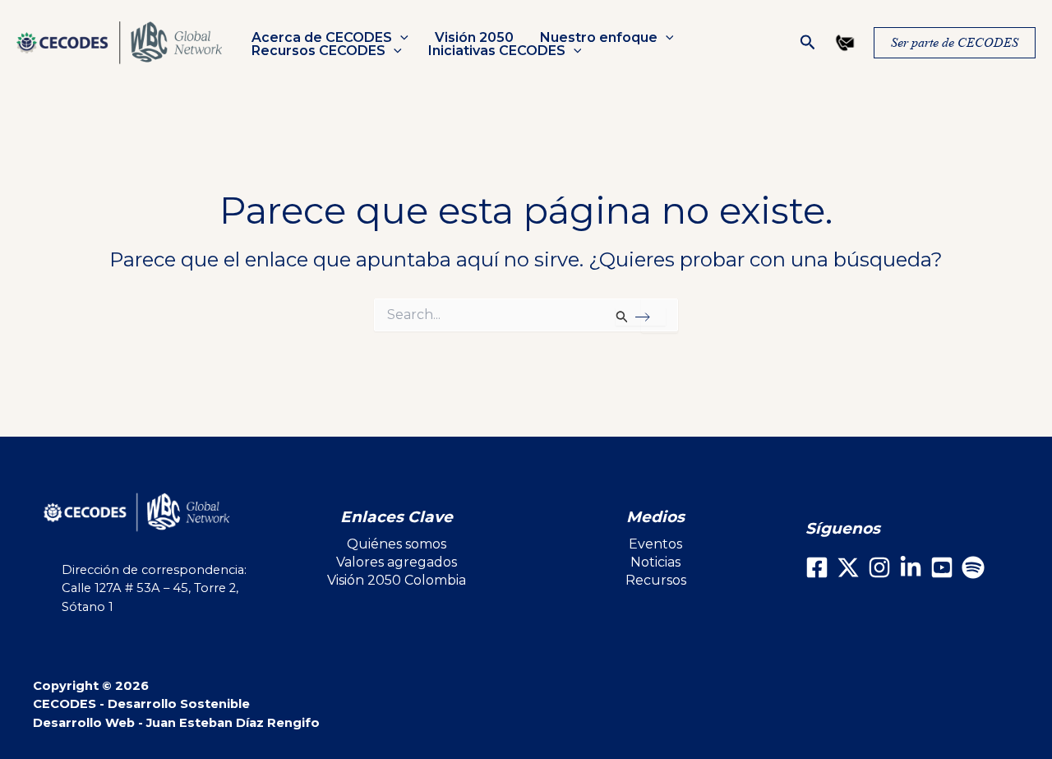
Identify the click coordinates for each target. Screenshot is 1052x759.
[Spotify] (973, 567)
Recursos (655, 580)
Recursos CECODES (318, 51)
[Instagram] (879, 567)
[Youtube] (941, 567)
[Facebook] (816, 567)
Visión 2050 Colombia (396, 580)
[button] (400, 37)
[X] (848, 567)
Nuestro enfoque (599, 37)
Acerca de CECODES (321, 37)
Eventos (655, 544)
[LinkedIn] (910, 567)
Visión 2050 (474, 37)
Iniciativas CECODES (496, 51)
